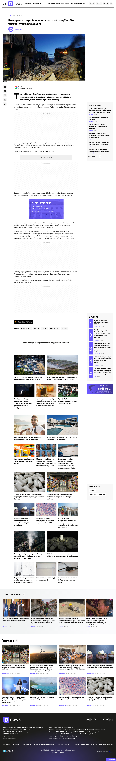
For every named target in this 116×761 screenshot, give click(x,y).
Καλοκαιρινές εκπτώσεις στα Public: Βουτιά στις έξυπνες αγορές (24, 461)
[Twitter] (5, 91)
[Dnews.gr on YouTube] (107, 3)
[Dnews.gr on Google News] (104, 3)
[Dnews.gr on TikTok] (100, 3)
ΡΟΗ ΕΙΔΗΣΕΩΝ (95, 105)
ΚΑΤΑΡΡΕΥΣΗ (54, 328)
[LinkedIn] (5, 95)
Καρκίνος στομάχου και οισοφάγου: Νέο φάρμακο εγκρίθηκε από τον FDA (45, 520)
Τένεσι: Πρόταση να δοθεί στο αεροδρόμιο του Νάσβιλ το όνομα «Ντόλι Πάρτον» (99, 135)
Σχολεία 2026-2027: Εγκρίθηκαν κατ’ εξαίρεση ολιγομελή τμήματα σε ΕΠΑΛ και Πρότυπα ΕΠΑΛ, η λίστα (100, 110)
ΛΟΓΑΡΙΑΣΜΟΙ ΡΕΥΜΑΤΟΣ (97, 494)
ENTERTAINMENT (79, 4)
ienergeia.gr (33, 673)
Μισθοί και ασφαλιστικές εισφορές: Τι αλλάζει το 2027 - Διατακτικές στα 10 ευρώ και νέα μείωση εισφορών (102, 346)
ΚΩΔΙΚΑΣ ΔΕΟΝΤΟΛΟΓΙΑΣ (89, 744)
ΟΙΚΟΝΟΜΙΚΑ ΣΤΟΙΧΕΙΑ (106, 744)
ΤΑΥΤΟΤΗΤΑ (6, 744)
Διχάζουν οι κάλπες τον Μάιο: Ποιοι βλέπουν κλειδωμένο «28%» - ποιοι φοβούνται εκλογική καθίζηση (23, 403)
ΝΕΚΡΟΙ (64, 328)
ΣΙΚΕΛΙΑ (36, 328)
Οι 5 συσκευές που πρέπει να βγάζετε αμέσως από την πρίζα (67, 580)
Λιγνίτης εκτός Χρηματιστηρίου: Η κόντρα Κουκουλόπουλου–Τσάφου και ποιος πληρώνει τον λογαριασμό (28, 556)
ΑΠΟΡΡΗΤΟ (111, 759)
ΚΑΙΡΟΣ (92, 490)
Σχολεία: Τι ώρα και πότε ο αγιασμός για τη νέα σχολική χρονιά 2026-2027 (67, 401)
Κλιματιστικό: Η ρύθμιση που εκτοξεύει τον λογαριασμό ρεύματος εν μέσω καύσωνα (24, 580)
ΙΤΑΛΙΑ (45, 328)
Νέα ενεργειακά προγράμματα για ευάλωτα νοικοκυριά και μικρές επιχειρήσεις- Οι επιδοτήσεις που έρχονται (68, 522)
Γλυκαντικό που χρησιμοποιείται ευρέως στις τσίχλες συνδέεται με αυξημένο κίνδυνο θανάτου (29, 496)
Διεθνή (10, 16)
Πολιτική (96, 340)
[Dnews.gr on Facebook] (90, 3)
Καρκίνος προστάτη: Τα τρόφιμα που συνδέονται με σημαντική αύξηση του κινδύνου (60, 496)
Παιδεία (91, 114)
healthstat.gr (5, 673)
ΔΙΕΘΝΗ (51, 4)
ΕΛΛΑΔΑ (45, 4)
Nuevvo (62, 752)
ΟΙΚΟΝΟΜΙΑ (37, 4)
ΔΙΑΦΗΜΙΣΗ (16, 744)
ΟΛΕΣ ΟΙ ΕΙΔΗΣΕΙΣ (79, 720)
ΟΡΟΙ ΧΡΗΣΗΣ (27, 744)
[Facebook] (5, 87)
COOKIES (76, 744)
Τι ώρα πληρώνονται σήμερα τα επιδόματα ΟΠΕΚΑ (101, 322)
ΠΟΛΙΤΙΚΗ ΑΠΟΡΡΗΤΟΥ (64, 744)
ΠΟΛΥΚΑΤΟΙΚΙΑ (25, 328)
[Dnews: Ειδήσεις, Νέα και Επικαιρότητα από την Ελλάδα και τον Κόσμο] (15, 3)
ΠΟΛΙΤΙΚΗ (28, 4)
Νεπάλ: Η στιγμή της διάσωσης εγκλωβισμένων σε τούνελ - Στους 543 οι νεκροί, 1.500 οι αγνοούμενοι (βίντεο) (72, 620)
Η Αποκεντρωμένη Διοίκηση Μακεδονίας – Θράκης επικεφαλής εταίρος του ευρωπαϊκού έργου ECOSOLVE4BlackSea (72, 667)
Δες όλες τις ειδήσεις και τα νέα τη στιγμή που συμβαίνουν (46, 343)
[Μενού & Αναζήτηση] (4, 3)
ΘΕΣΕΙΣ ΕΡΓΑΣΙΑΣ (67, 4)
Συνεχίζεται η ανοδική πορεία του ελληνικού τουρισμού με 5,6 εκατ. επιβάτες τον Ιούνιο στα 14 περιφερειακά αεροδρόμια (67, 463)
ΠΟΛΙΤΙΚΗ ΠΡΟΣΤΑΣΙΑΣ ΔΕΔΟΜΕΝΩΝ (44, 744)
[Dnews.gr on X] (93, 3)
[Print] (5, 104)
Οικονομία (92, 153)
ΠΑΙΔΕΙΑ (57, 4)
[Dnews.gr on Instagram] (97, 3)
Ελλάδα (91, 121)
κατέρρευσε (51, 94)
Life (90, 139)
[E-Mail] (5, 99)
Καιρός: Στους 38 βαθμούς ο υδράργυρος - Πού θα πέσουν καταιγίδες (98, 126)
